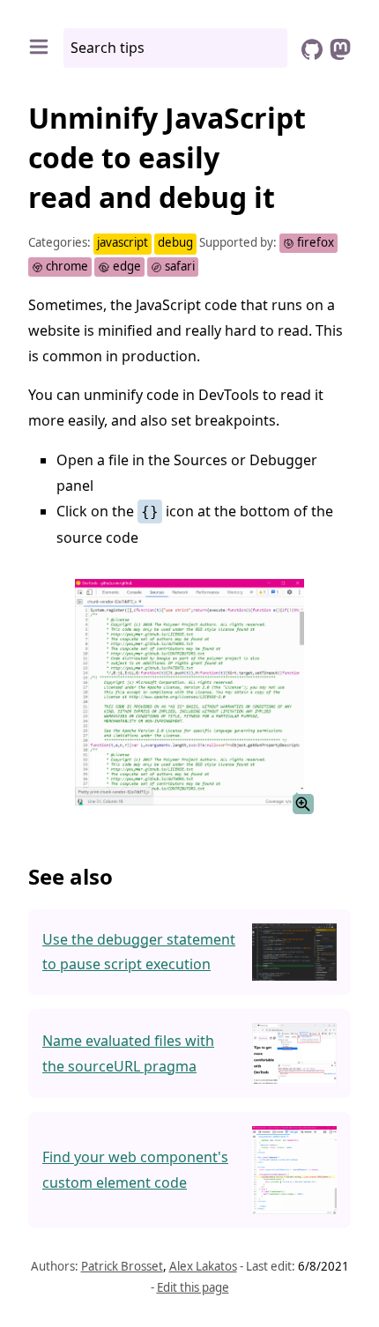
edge (125, 266)
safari (178, 266)
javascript (122, 242)
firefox (314, 242)
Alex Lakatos (203, 1266)
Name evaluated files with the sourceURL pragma (128, 1053)
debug (175, 242)
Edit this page (193, 1287)
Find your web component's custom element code (135, 1169)
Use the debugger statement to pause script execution (138, 952)
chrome (65, 266)
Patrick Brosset (122, 1266)
